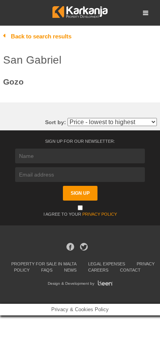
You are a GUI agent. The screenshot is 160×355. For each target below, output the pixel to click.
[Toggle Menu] (145, 13)
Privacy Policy (99, 214)
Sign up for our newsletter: (80, 141)
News (70, 270)
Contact (130, 270)
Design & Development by (72, 283)
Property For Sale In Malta (44, 263)
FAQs (46, 270)
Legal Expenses (106, 263)
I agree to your (80, 214)
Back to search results (41, 36)
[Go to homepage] (79, 15)
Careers (98, 270)
